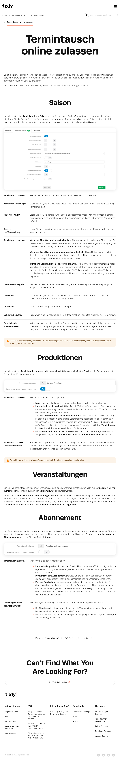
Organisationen (11, 712)
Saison (8, 717)
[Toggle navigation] (115, 6)
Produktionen (11, 722)
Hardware (100, 706)
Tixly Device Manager (82, 712)
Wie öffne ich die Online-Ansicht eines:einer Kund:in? (37, 726)
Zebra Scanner (101, 726)
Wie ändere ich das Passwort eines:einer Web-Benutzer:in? (37, 735)
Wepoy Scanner (102, 736)
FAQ (30, 706)
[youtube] (108, 755)
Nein (71, 638)
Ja (87, 638)
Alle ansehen (11, 734)
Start (4, 16)
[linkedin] (113, 755)
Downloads (78, 706)
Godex (75, 717)
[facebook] (98, 755)
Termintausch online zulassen (20, 22)
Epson (75, 722)
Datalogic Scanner (103, 731)
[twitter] (103, 755)
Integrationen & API (59, 706)
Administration (18, 16)
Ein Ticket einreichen (58, 682)
